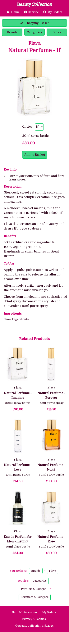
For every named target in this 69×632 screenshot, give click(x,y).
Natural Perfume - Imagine (18, 395)
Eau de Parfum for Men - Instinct (18, 539)
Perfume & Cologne (33, 589)
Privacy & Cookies (34, 619)
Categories (34, 32)
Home (15, 12)
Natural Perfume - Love (18, 467)
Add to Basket (34, 155)
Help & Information (24, 612)
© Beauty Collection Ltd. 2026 (34, 625)
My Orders (54, 12)
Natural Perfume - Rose (51, 539)
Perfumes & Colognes (34, 597)
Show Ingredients (16, 319)
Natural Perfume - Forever (51, 395)
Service (33, 12)
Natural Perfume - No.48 (51, 467)
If (38, 127)
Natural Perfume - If (34, 50)
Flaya (35, 43)
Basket (37, 23)
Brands (12, 32)
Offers (57, 32)
